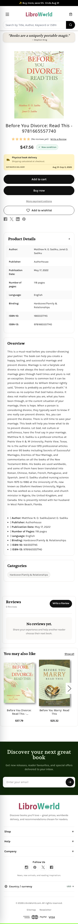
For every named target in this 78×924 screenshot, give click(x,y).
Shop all (69, 653)
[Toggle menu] (7, 14)
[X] (11, 219)
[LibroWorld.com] (39, 806)
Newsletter (45, 909)
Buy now (39, 190)
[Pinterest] (24, 219)
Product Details (22, 239)
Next (69, 688)
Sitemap (31, 909)
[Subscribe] (70, 782)
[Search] (70, 25)
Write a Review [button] (58, 139)
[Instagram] (26, 867)
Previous (4, 688)
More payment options (39, 201)
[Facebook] (5, 219)
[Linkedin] (18, 219)
